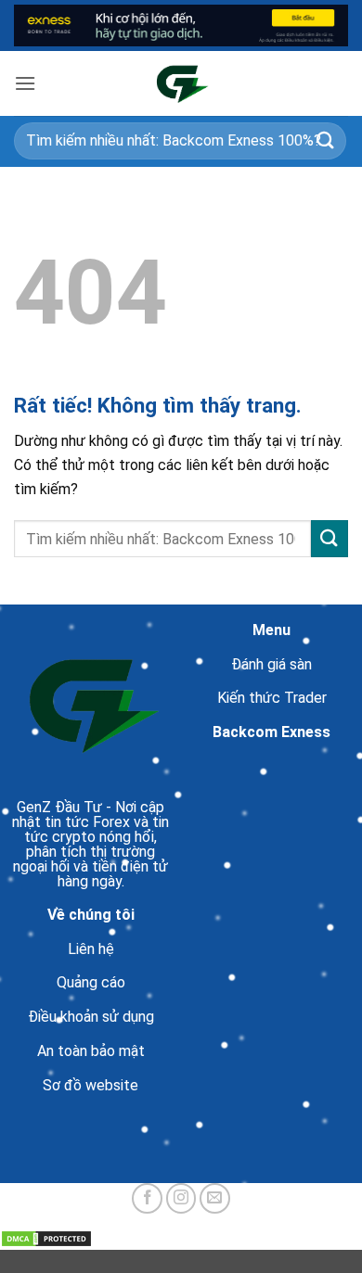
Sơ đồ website (90, 1085)
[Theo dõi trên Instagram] (181, 1198)
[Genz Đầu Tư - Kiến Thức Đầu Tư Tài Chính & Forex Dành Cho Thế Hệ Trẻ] (181, 83)
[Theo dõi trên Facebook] (147, 1198)
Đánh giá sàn (271, 664)
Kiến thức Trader (272, 698)
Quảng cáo (91, 982)
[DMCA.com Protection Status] (46, 1237)
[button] (25, 83)
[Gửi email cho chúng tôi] (215, 1198)
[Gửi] (325, 140)
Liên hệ (91, 949)
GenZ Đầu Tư (59, 807)
